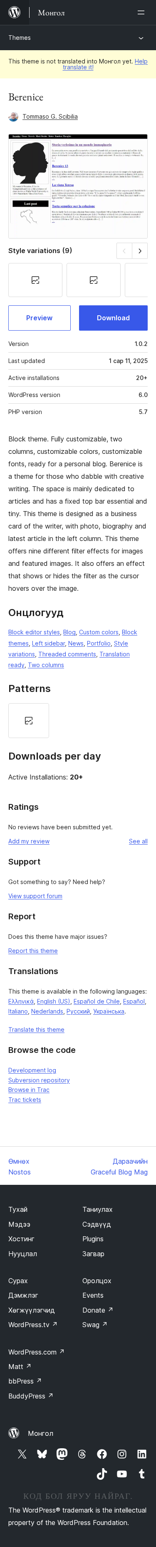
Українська (108, 1011)
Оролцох (96, 1281)
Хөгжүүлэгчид (31, 1310)
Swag (95, 1324)
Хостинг (21, 1239)
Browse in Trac (29, 1089)
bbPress (25, 1381)
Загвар (93, 1254)
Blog (69, 632)
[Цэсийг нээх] (142, 12)
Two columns (46, 664)
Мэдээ (19, 1224)
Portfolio (99, 643)
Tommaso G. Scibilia (50, 116)
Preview (39, 318)
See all (138, 841)
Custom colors (99, 632)
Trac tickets (24, 1099)
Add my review (29, 841)
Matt (20, 1366)
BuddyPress (31, 1396)
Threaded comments (67, 654)
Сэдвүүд (96, 1224)
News (76, 643)
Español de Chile (97, 1001)
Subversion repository (39, 1080)
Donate (98, 1310)
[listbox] (78, 720)
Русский (78, 1011)
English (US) (53, 1001)
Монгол (40, 1433)
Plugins (93, 1239)
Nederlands (47, 1011)
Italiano (18, 1011)
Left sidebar (48, 643)
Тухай (17, 1209)
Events (93, 1295)
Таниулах (97, 1209)
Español (134, 1001)
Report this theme (33, 950)
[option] (28, 720)
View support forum (35, 895)
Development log (32, 1070)
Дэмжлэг (23, 1295)
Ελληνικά (21, 1001)
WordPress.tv (33, 1324)
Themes (19, 37)
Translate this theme (36, 1029)
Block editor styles (34, 632)
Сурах (18, 1281)
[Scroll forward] (140, 251)
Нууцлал (22, 1254)
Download (113, 318)
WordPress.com (36, 1352)
